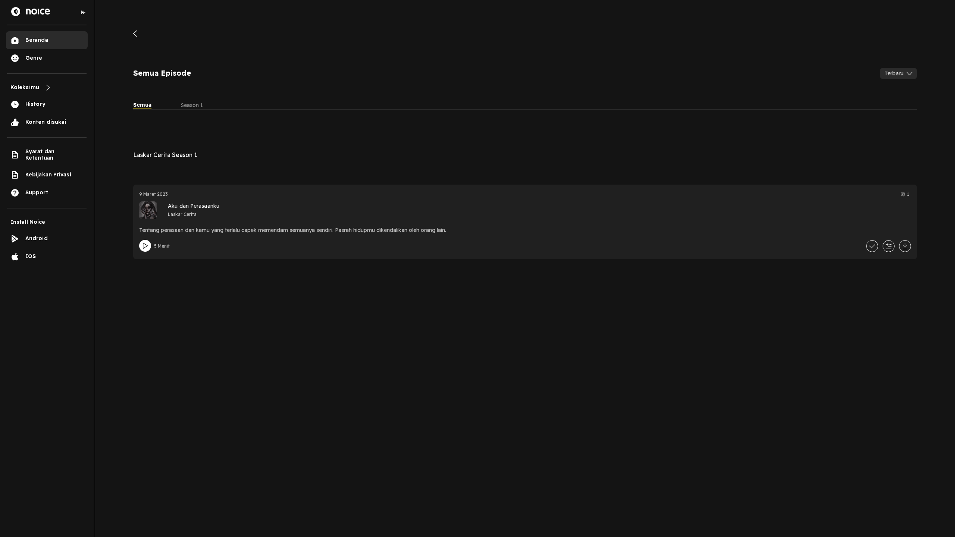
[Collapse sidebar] (83, 12)
